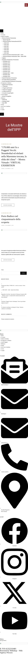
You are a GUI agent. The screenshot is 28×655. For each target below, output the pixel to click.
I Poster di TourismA (6, 89)
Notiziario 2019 (6, 69)
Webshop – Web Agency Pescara (11, 652)
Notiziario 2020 (6, 71)
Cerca (2, 269)
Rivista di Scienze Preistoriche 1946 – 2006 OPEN (14, 56)
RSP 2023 (6, 49)
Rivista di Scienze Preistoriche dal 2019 (12, 41)
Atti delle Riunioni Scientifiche (9, 79)
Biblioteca (3, 98)
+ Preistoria (4, 86)
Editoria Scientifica (5, 36)
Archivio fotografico (6, 96)
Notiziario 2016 (6, 64)
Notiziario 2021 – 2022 (8, 73)
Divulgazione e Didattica (6, 83)
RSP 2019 (6, 43)
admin (2, 168)
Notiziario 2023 (6, 74)
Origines (4, 58)
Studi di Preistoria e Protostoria (9, 78)
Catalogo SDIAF (5, 101)
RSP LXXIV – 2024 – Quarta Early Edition (11, 289)
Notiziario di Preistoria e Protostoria (10, 59)
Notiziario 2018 (6, 68)
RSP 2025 (6, 53)
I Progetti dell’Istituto (7, 88)
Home (2, 33)
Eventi (2, 107)
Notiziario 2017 (6, 66)
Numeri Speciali (6, 39)
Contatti (2, 109)
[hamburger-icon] (1, 30)
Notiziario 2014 (6, 61)
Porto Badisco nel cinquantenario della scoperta (10, 219)
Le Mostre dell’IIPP (6, 91)
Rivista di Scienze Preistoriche (9, 38)
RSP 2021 (6, 46)
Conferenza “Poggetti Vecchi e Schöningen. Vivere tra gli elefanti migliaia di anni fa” (13, 302)
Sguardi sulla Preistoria (7, 84)
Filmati (2, 104)
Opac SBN (4, 103)
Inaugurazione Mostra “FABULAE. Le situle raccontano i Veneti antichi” (13, 286)
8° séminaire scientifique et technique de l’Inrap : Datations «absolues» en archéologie (12, 308)
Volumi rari (4, 99)
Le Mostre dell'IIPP (6, 144)
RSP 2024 (6, 51)
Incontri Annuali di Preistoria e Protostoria (11, 81)
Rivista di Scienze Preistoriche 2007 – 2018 (13, 54)
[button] (26, 5)
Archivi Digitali (4, 94)
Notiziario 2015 (6, 63)
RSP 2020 (6, 44)
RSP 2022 (6, 48)
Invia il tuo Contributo (5, 106)
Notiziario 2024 (6, 76)
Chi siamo (3, 34)
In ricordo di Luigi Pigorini (7, 93)
